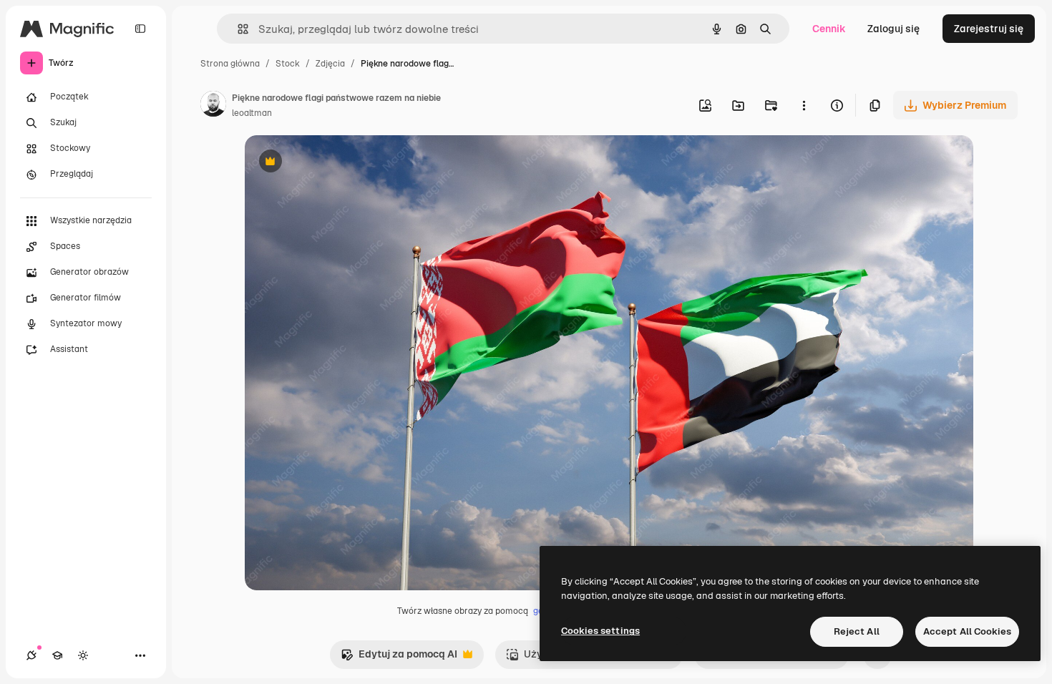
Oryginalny (343, 163)
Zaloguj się (893, 28)
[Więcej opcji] (803, 105)
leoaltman (252, 113)
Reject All (857, 631)
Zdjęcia (330, 63)
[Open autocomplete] (237, 29)
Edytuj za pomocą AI (399, 658)
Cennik (829, 28)
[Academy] (57, 655)
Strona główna (230, 63)
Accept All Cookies (967, 631)
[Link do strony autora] (213, 106)
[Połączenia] (31, 655)
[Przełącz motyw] (83, 655)
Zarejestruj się (988, 28)
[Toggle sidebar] (140, 28)
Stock (288, 63)
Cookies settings (600, 631)
